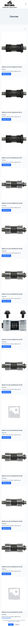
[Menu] (25, 4)
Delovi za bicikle (10, 71)
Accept (10, 624)
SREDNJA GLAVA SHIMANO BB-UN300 (12, 203)
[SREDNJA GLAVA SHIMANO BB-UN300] (14, 184)
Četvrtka (4, 71)
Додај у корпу (6, 74)
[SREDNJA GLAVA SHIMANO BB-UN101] (14, 48)
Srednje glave (17, 71)
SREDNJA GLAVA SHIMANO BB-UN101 (12, 67)
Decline (17, 624)
